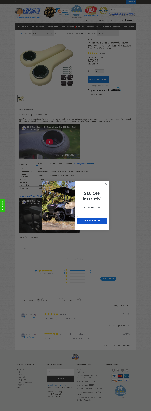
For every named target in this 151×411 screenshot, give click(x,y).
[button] (2, 205)
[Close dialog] (106, 184)
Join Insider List (92, 220)
